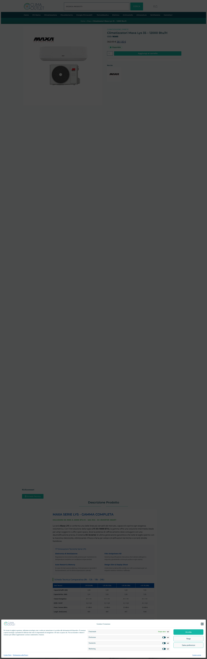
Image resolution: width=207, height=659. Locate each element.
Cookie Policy (8, 655)
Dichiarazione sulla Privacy (20, 655)
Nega (188, 639)
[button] (202, 624)
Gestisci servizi (196, 655)
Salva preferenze (188, 645)
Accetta (188, 632)
